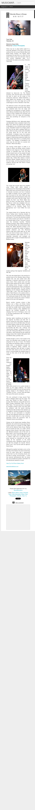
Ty (26, 496)
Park (26, 494)
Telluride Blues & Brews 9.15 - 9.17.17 (18, 15)
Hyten (10, 494)
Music (22, 494)
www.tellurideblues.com (12, 466)
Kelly (13, 494)
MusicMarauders (18, 490)
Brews (17, 492)
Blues (13, 492)
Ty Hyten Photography (18, 45)
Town (23, 496)
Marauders (18, 494)
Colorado (25, 492)
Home (11, 6)
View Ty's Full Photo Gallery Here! (15, 463)
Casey (21, 492)
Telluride (19, 496)
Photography (13, 496)
